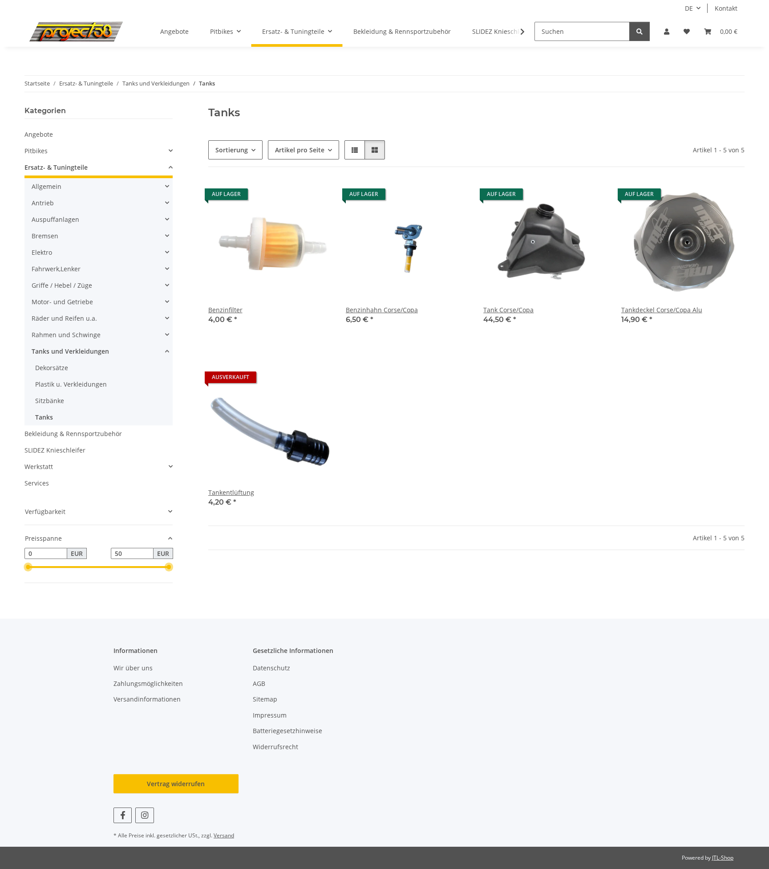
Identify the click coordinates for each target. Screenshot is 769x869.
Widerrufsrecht (275, 747)
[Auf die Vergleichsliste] (293, 196)
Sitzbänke (49, 400)
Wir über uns (133, 668)
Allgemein (46, 186)
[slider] (28, 567)
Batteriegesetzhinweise (287, 730)
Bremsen (45, 236)
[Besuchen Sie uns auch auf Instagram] (144, 815)
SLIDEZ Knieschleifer (54, 450)
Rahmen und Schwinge (66, 334)
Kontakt (726, 8)
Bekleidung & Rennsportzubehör (73, 433)
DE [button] (689, 8)
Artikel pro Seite (299, 150)
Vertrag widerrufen (176, 783)
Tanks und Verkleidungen (70, 351)
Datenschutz (271, 668)
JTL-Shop (722, 857)
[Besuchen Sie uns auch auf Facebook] (122, 815)
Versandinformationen (147, 699)
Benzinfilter (225, 310)
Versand (224, 835)
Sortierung (231, 150)
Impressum (270, 715)
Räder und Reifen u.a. (64, 318)
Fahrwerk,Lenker (56, 269)
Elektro (42, 252)
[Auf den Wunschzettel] (316, 196)
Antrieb (43, 203)
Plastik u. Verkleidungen (71, 384)
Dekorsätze (51, 367)
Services (36, 483)
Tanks (44, 417)
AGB (259, 683)
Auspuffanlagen (55, 219)
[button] (666, 31)
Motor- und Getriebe (62, 302)
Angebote (38, 134)
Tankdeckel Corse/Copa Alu (661, 310)
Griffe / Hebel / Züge (62, 285)
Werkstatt (38, 466)
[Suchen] (639, 31)
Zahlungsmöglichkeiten (148, 683)
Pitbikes (36, 151)
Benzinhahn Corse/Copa (382, 310)
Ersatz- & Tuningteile (56, 167)
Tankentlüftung (231, 492)
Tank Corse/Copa (508, 310)
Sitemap (265, 699)
